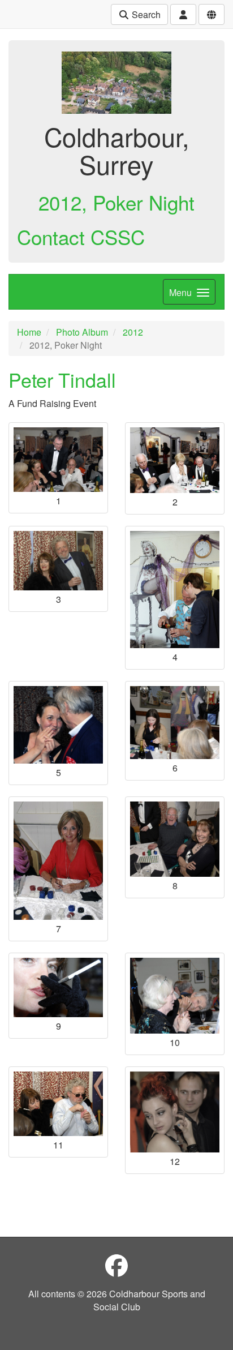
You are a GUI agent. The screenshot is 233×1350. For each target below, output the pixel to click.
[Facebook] (116, 1265)
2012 (133, 331)
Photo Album (82, 331)
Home (29, 331)
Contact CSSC (81, 236)
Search (145, 14)
